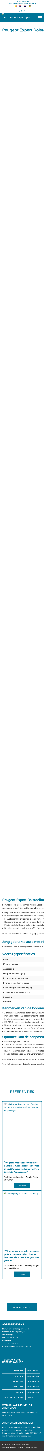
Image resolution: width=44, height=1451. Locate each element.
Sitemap (20, 1447)
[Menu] (38, 17)
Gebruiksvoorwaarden (9, 1447)
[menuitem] (38, 17)
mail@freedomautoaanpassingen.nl (18, 1346)
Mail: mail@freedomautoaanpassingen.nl (22, 3)
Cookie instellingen (31, 1447)
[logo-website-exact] (18, 17)
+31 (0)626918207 (12, 1343)
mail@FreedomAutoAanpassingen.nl (16, 1436)
